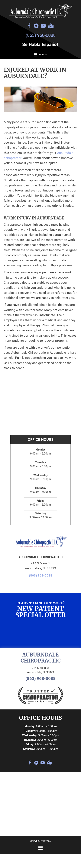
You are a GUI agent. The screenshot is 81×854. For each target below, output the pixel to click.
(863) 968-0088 (41, 35)
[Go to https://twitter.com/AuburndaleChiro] (36, 26)
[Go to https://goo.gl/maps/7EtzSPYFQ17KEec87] (50, 26)
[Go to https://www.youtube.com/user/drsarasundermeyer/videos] (43, 26)
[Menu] (40, 848)
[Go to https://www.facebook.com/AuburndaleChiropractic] (29, 26)
